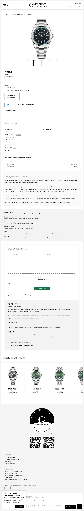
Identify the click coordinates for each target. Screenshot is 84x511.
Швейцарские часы (10, 457)
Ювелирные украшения (12, 459)
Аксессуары (8, 461)
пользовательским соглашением (53, 295)
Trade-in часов (9, 477)
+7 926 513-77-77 (76, 3)
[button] (7, 5)
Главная (8, 14)
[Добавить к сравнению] (43, 81)
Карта (8, 488)
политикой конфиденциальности (30, 295)
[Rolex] (13, 376)
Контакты (7, 484)
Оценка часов (9, 469)
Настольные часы (10, 463)
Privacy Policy (34, 500)
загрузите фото (42, 279)
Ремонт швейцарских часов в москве (16, 479)
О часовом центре (10, 482)
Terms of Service (43, 500)
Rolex (13, 391)
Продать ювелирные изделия (13, 475)
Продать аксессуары (11, 473)
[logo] (38, 7)
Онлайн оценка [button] (70, 506)
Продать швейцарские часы (13, 471)
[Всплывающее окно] (64, 4)
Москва (72, 7)
